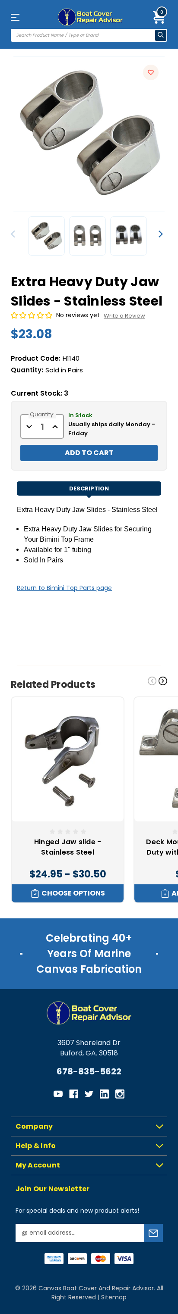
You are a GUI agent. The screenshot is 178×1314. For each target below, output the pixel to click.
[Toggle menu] (22, 17)
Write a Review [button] (124, 315)
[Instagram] (119, 1094)
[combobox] (83, 35)
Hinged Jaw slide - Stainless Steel (68, 847)
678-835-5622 (89, 1071)
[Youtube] (58, 1094)
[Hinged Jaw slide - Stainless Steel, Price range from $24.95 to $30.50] (67, 759)
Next (160, 234)
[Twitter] (89, 1094)
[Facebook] (73, 1094)
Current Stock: (39, 393)
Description (89, 488)
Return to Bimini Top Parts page (64, 588)
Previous (15, 234)
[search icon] (160, 35)
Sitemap (114, 1297)
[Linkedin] (104, 1094)
